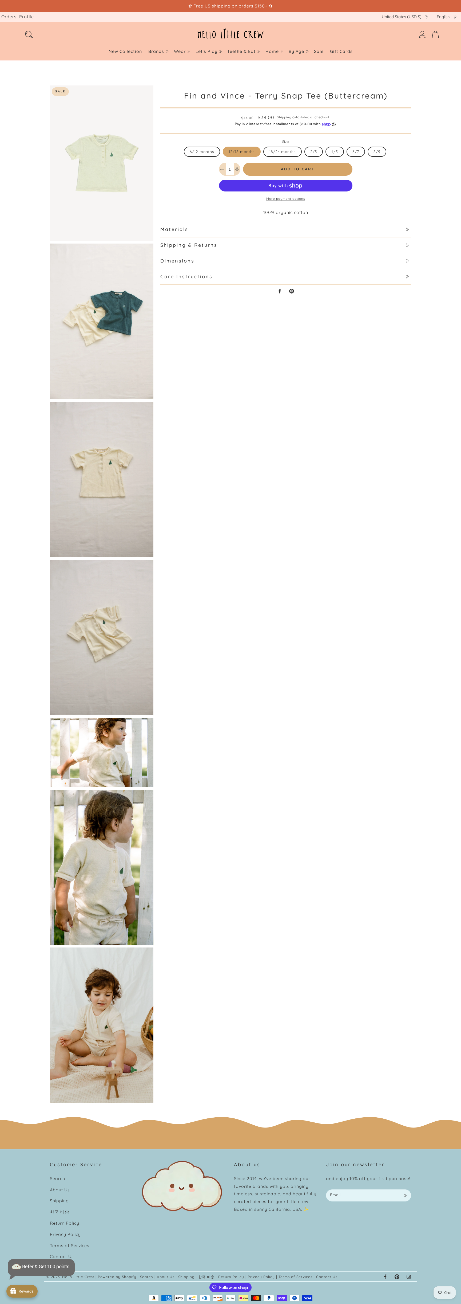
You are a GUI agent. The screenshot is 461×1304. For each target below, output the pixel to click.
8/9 (376, 152)
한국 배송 (59, 1212)
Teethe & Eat (241, 51)
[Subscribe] (405, 1195)
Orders (9, 16)
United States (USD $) (402, 16)
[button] (158, 51)
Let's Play (206, 51)
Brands (156, 51)
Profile (26, 16)
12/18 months (242, 152)
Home (272, 51)
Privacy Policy (65, 1234)
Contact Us (62, 1256)
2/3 (313, 152)
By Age (296, 51)
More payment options (285, 199)
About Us (60, 1189)
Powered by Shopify (117, 1277)
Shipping (284, 117)
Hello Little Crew (78, 1277)
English (443, 16)
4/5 (334, 152)
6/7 (355, 152)
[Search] (29, 34)
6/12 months (202, 152)
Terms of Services (69, 1245)
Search (57, 1178)
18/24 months (282, 152)
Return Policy (64, 1223)
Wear (180, 51)
